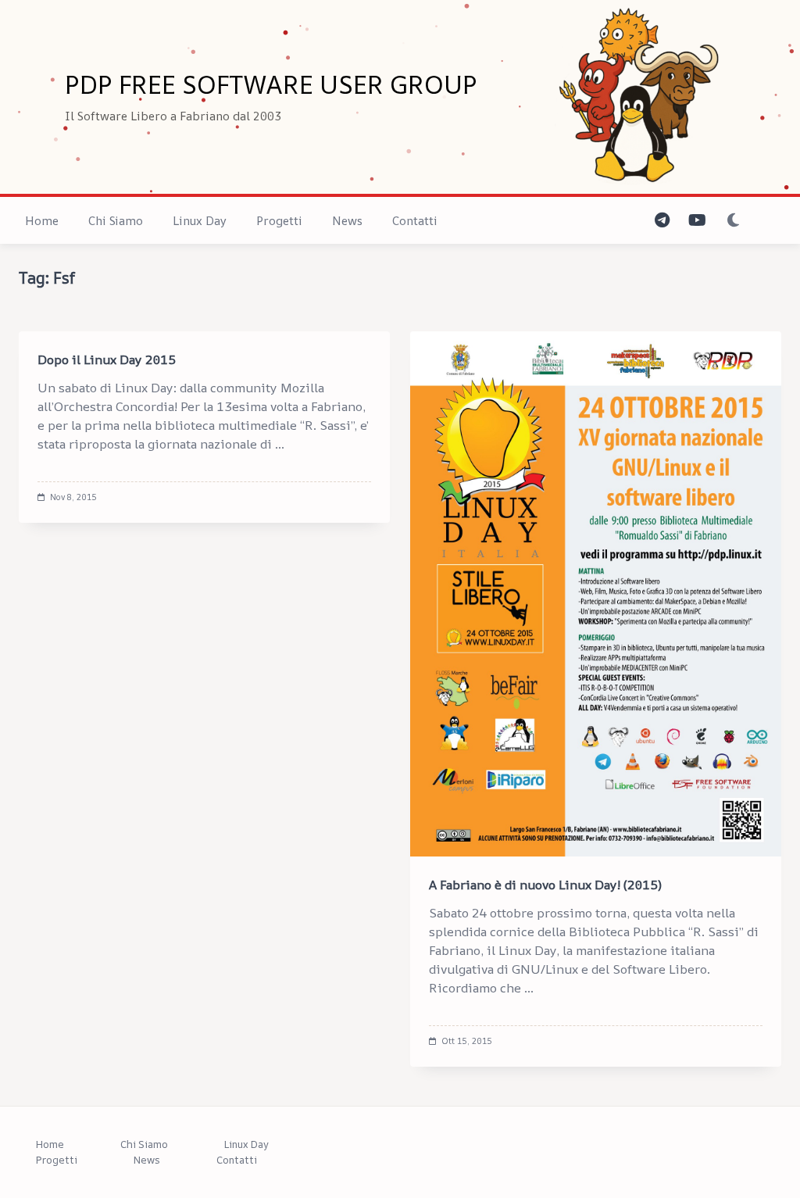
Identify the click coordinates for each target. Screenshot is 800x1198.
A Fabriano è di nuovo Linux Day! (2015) (545, 884)
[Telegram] (662, 221)
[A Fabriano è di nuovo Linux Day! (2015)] (595, 593)
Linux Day (200, 221)
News (347, 221)
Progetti (279, 221)
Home (42, 221)
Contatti (415, 221)
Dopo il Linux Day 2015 (107, 359)
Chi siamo (115, 221)
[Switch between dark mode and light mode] (733, 221)
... (279, 443)
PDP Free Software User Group (271, 84)
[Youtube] (697, 221)
